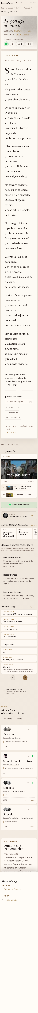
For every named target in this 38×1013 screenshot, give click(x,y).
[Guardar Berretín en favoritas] (28, 729)
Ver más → (33, 607)
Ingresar (33, 3)
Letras (10, 8)
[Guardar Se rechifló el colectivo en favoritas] (28, 756)
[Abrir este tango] (25, 677)
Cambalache (12, 412)
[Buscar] (21, 3)
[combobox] (18, 402)
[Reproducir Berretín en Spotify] (32, 729)
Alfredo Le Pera (14, 818)
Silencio (8, 814)
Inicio (3, 8)
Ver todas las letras (12, 719)
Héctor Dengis (22, 34)
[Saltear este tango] (13, 677)
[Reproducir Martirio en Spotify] (32, 783)
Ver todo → (33, 525)
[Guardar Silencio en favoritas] (28, 809)
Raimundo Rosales (23, 8)
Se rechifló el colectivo (17, 761)
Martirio (8, 788)
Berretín (8, 734)
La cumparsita (13, 417)
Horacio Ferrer (14, 765)
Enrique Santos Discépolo (17, 791)
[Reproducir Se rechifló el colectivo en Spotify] (32, 756)
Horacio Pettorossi (27, 818)
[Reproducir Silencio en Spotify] (32, 809)
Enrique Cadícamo (15, 738)
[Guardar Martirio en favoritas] (28, 783)
